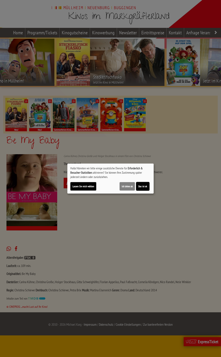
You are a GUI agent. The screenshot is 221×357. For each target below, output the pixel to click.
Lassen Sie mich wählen (83, 186)
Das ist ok (142, 186)
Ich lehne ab (127, 186)
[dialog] (110, 178)
